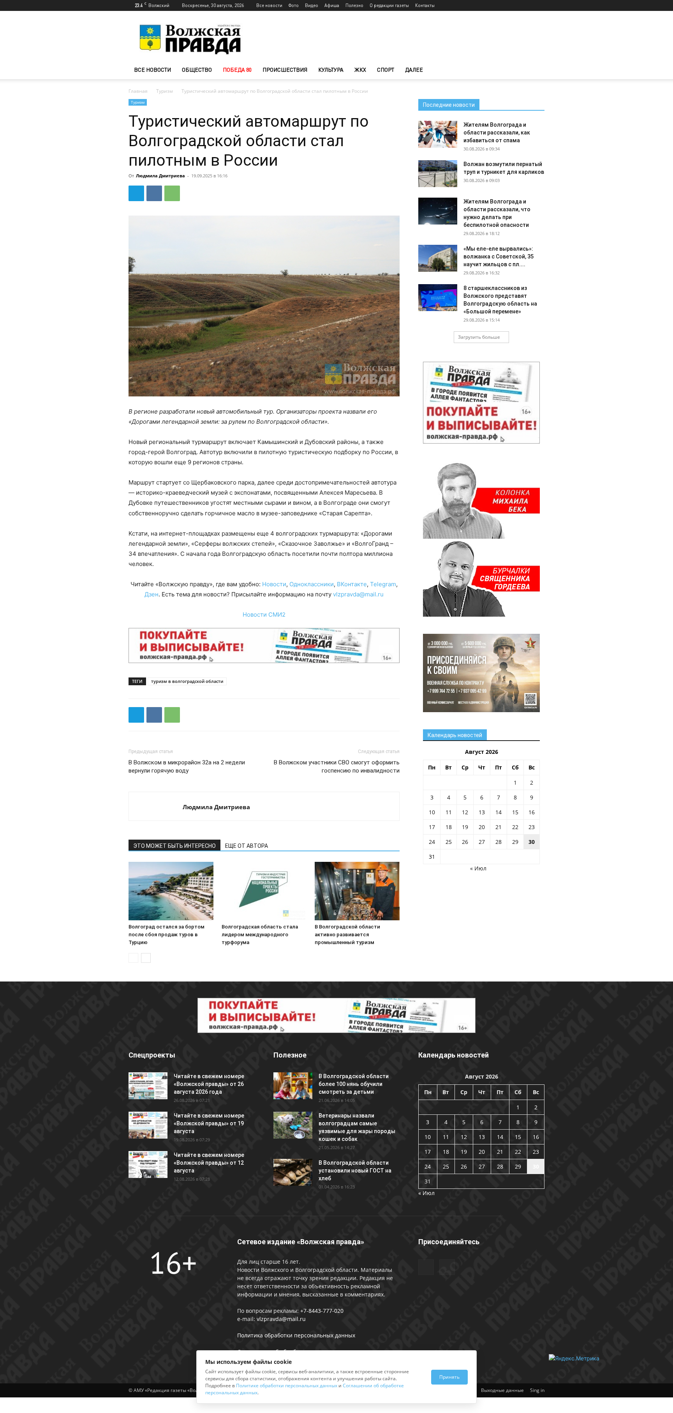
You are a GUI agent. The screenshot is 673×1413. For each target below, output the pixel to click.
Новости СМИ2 (264, 614)
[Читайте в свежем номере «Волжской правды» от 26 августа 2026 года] (148, 1085)
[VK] (154, 193)
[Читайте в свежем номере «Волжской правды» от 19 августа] (148, 1125)
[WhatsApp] (172, 193)
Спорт (385, 69)
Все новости (269, 5)
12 (465, 812)
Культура (331, 69)
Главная (138, 91)
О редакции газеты (389, 5)
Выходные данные (502, 1390)
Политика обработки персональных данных (296, 1335)
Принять (449, 1377)
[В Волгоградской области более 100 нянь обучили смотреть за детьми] (292, 1085)
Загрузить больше (479, 337)
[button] (535, 70)
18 (449, 827)
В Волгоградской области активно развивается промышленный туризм (347, 934)
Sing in (537, 1390)
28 (498, 841)
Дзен (151, 594)
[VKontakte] (538, 5)
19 (465, 827)
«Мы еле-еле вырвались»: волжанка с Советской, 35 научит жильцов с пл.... (498, 256)
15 (515, 812)
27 (482, 841)
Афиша (331, 5)
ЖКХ (360, 69)
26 (465, 841)
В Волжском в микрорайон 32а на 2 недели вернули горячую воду (187, 766)
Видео (311, 5)
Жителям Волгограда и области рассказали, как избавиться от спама (496, 132)
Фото (294, 5)
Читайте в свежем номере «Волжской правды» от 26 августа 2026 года (209, 1084)
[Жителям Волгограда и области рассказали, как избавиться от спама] (437, 134)
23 (532, 827)
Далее (414, 69)
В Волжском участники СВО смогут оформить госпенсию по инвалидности (337, 766)
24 (432, 841)
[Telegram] (526, 5)
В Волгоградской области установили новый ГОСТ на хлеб (355, 1170)
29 (515, 841)
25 (449, 841)
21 (498, 827)
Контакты (425, 5)
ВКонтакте (352, 584)
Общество (197, 69)
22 (515, 827)
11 (449, 812)
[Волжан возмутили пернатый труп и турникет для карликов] (437, 173)
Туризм (164, 91)
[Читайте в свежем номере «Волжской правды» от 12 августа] (148, 1164)
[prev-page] (133, 958)
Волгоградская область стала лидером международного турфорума (260, 934)
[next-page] (146, 958)
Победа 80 (237, 69)
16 (532, 812)
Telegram (383, 584)
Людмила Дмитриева (160, 176)
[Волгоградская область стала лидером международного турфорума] (264, 891)
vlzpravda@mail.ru (358, 594)
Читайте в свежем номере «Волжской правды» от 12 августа (209, 1163)
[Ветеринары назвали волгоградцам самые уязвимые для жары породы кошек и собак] (292, 1125)
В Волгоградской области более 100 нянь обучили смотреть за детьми (354, 1084)
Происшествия (285, 69)
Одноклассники (311, 584)
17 (432, 827)
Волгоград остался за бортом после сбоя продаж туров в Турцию (166, 934)
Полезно (354, 5)
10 (432, 812)
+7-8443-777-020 (322, 1310)
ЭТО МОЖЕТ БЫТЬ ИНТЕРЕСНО (174, 846)
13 (482, 812)
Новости (274, 584)
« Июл (478, 868)
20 (482, 827)
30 (532, 841)
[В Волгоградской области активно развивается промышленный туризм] (357, 891)
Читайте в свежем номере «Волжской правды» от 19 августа (209, 1123)
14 (498, 812)
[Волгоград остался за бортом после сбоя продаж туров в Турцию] (171, 891)
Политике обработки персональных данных (286, 1385)
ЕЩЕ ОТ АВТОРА (246, 846)
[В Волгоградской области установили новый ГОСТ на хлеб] (292, 1172)
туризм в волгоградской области (187, 681)
